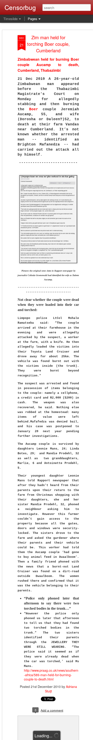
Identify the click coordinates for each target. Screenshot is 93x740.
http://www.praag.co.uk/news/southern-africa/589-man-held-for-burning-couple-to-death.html (51, 674)
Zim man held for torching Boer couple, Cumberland (48, 44)
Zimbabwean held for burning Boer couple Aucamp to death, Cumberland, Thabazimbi (48, 65)
